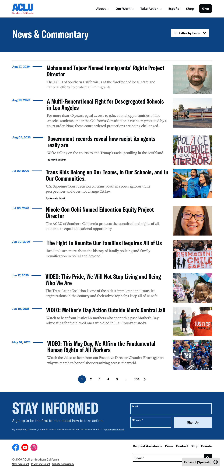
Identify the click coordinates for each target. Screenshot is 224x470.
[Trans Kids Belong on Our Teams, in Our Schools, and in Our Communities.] (112, 185)
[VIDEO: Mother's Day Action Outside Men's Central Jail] (112, 321)
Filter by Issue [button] (189, 33)
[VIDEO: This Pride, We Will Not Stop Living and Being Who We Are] (112, 288)
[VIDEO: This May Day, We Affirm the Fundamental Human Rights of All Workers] (112, 355)
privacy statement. (114, 429)
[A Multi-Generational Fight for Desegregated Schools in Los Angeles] (112, 114)
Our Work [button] (123, 8)
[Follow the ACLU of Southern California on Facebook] (15, 448)
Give (205, 8)
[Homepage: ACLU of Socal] (24, 9)
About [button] (101, 8)
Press (169, 446)
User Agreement (20, 463)
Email (135, 406)
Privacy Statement (40, 463)
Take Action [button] (149, 8)
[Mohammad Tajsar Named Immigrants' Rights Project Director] (112, 79)
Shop (190, 8)
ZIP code (137, 419)
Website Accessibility (63, 463)
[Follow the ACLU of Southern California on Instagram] (33, 448)
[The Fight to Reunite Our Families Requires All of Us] (112, 254)
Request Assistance (147, 446)
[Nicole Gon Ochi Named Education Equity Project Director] (112, 221)
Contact (182, 446)
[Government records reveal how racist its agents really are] (112, 150)
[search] (208, 458)
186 (136, 379)
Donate (206, 446)
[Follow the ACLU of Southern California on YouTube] (24, 448)
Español (174, 8)
